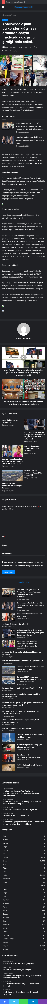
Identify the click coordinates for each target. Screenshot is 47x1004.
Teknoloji (6, 925)
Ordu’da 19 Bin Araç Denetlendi (10, 421)
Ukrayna (6, 935)
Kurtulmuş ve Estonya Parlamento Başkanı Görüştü (29, 756)
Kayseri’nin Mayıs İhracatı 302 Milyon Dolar (21, 2)
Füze (5, 868)
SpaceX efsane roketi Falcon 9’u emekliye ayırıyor (30, 735)
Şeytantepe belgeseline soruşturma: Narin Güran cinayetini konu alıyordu (12, 461)
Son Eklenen (23, 582)
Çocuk (5, 850)
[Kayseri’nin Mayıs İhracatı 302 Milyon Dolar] (8, 617)
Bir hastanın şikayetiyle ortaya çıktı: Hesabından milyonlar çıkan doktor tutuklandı (34, 435)
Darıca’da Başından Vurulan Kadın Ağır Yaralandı (32, 448)
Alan (4, 836)
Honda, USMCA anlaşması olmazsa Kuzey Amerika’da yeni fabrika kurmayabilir (30, 679)
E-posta (5, 545)
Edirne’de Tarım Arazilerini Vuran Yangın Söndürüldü (12, 485)
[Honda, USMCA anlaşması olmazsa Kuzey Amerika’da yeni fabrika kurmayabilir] (8, 680)
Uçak (5, 932)
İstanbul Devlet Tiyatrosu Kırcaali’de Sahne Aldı (33, 473)
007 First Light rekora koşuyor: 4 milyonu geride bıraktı (30, 746)
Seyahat (6, 917)
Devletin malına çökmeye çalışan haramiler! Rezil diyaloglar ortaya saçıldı (22, 704)
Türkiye (5, 928)
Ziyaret (5, 949)
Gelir (4, 871)
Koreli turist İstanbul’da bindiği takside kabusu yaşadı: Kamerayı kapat (30, 140)
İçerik (5, 882)
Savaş (5, 914)
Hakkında (6, 879)
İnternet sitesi (7, 554)
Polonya (6, 903)
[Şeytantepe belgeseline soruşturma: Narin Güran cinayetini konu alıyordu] (12, 451)
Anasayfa (7, 15)
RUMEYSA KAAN (10, 47)
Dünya (5, 857)
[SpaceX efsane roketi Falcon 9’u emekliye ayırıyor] (8, 737)
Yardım (5, 942)
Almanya (6, 840)
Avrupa (5, 843)
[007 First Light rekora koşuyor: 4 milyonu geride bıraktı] (8, 748)
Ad (3, 536)
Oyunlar (6, 900)
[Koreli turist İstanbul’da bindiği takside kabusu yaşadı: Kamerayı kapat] (8, 140)
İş (3, 886)
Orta (4, 896)
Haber (14, 15)
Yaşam (5, 946)
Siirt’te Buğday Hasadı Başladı (29, 765)
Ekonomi (6, 861)
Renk (5, 907)
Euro (4, 864)
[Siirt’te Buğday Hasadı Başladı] (8, 767)
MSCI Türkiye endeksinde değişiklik (16, 728)
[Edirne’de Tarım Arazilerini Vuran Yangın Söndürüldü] (12, 475)
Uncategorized (8, 939)
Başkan (5, 847)
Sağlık (5, 910)
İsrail (5, 889)
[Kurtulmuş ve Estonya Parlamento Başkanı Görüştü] (8, 758)
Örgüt (5, 893)
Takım (5, 921)
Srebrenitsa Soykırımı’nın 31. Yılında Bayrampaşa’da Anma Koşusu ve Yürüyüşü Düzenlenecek (30, 126)
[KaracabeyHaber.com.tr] (23, 7)
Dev (4, 854)
